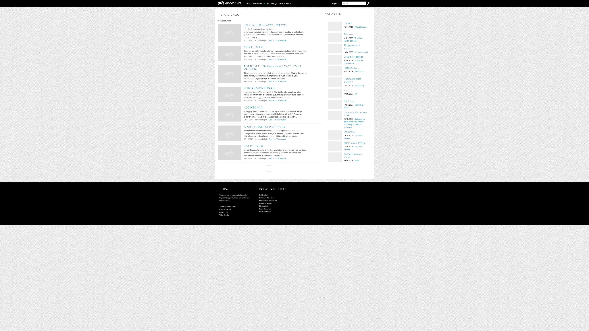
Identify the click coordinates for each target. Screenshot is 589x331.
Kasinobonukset (265, 208)
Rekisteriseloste (225, 209)
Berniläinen (359, 71)
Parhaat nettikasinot (266, 197)
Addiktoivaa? (254, 107)
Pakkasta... (349, 34)
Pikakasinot (263, 206)
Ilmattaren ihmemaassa (353, 61)
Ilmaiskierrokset (265, 211)
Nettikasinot (258, 3)
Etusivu (248, 3)
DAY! (356, 160)
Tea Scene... (349, 101)
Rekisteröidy (285, 3)
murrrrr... (348, 90)
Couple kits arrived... (354, 56)
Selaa (273, 3)
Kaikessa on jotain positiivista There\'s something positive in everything (354, 123)
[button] (264, 3)
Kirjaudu (335, 3)
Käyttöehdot (223, 212)
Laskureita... (350, 132)
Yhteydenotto (224, 215)
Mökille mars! (254, 47)
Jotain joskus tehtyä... (355, 143)
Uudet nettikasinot (266, 203)
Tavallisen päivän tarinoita (353, 39)
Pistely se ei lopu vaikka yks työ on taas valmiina (272, 68)
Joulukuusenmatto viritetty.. (266, 25)
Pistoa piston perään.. (260, 88)
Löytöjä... (348, 23)
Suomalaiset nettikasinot (268, 200)
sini (355, 93)
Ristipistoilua (254, 146)
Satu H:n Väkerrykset (277, 40)
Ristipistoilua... (351, 68)
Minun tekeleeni (361, 52)
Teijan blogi (359, 85)
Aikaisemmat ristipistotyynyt (265, 126)
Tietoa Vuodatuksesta (227, 206)
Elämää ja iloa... (361, 27)
